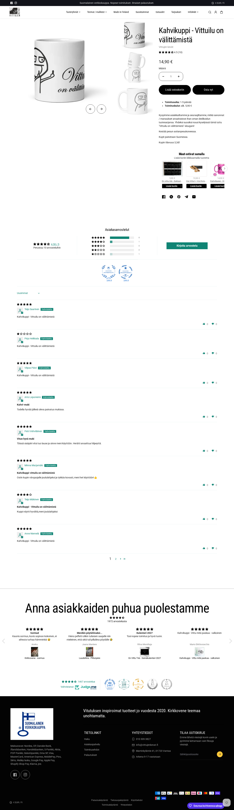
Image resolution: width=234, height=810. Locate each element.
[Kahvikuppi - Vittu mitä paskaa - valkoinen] (199, 652)
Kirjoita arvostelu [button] (187, 245)
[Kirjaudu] (215, 12)
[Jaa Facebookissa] (163, 196)
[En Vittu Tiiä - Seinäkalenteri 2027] (144, 652)
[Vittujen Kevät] (15, 12)
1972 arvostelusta (117, 621)
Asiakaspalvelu (92, 744)
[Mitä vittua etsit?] (209, 12)
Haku (87, 739)
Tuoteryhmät (72, 12)
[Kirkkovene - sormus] (34, 652)
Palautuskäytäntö (99, 800)
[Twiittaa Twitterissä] (171, 196)
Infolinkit (192, 12)
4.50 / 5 (55, 244)
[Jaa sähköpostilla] (193, 196)
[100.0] (108, 272)
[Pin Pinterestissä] (178, 196)
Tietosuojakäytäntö (119, 800)
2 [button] (115, 559)
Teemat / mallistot (95, 12)
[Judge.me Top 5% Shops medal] (152, 684)
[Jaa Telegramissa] (186, 196)
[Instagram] (16, 3)
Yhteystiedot (126, 805)
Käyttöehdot (137, 800)
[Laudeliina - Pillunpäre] (89, 652)
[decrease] (163, 76)
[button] (221, 12)
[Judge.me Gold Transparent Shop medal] (138, 684)
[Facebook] (12, 3)
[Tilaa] (220, 754)
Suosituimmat (142, 12)
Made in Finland (121, 12)
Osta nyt (208, 89)
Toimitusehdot (91, 749)
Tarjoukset (176, 12)
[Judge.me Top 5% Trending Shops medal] (166, 684)
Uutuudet (160, 12)
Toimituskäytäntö (110, 805)
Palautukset (90, 755)
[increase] (178, 76)
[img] (24, 304)
